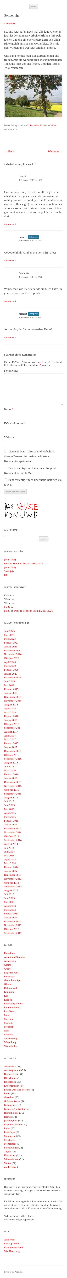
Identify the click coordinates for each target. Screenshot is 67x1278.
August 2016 (11, 762)
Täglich (8, 1151)
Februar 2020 (11, 669)
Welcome (55, 151)
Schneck (8, 1034)
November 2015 (13, 786)
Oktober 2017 (11, 724)
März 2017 (10, 739)
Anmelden (9, 1239)
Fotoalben (9, 953)
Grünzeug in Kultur (14, 1109)
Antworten (9, 224)
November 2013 (13, 878)
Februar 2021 (11, 642)
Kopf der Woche (13, 1124)
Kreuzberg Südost (13, 1003)
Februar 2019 (11, 689)
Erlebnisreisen (11, 1085)
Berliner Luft (11, 1074)
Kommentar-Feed (13, 1247)
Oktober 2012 (11, 929)
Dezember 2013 (12, 874)
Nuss (6, 1030)
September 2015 (13, 793)
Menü (33, 6)
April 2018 (10, 708)
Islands (8, 1116)
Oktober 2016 (11, 755)
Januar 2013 (10, 917)
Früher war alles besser (16, 1089)
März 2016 (10, 770)
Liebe (7, 1128)
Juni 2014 (9, 851)
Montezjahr (10, 1143)
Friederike (24, 273)
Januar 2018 (10, 720)
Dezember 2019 (12, 677)
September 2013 (13, 886)
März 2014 (10, 863)
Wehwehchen (11, 1159)
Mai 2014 (9, 855)
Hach (9, 151)
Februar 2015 (11, 820)
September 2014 (13, 840)
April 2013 (10, 906)
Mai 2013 (9, 902)
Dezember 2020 (12, 650)
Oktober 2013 (11, 882)
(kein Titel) (10, 559)
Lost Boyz (9, 1132)
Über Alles (9, 1155)
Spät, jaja (9, 571)
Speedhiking (11, 1038)
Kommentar (11, 370)
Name (8, 409)
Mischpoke (10, 1140)
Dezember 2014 (12, 828)
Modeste (8, 1023)
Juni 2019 (9, 681)
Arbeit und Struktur (14, 957)
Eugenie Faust (11, 972)
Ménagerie (9, 1136)
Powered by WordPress (13, 1272)
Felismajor (9, 976)
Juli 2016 (9, 766)
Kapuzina (9, 992)
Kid (6, 995)
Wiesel (22, 176)
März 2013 (10, 909)
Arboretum (10, 961)
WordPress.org (12, 1251)
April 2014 (10, 859)
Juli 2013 (9, 894)
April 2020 (10, 662)
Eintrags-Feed (11, 1243)
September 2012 (13, 933)
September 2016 (13, 758)
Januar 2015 (10, 824)
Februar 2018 (11, 716)
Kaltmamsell (11, 988)
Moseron (9, 1026)
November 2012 (13, 925)
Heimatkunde (11, 1112)
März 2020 (10, 666)
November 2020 (13, 654)
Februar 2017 (11, 743)
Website (9, 437)
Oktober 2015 (11, 789)
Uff (6, 575)
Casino (8, 964)
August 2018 (11, 704)
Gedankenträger (12, 980)
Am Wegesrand (12, 1070)
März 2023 (10, 638)
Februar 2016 (11, 774)
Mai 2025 (9, 635)
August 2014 (11, 844)
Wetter (54, 125)
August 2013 (11, 890)
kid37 (7, 607)
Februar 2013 (11, 913)
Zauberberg (10, 1167)
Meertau (8, 1019)
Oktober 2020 (11, 658)
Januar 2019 (10, 693)
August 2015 (11, 797)
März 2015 (10, 816)
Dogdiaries (10, 1081)
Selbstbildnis (11, 1147)
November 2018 (13, 700)
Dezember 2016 (12, 751)
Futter (7, 1093)
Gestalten (9, 1097)
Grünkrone (10, 1105)
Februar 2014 (11, 867)
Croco (7, 968)
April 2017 (10, 735)
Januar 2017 (10, 747)
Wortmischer (11, 1046)
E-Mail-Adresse (15, 423)
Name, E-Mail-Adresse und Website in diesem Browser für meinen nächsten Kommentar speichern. (29, 456)
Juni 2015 (9, 805)
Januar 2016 (10, 778)
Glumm (8, 984)
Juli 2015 (9, 801)
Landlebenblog (12, 1007)
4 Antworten (9, 23)
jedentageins (11, 1120)
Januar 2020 (10, 673)
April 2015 (10, 813)
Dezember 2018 (12, 697)
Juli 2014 (9, 848)
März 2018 (10, 712)
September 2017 (13, 727)
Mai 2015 (9, 809)
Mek (6, 1015)
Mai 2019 (9, 685)
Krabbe (8, 999)
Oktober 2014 (11, 836)
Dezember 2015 (12, 782)
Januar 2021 (10, 646)
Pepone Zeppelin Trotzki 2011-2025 (23, 563)
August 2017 (11, 731)
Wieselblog (10, 1042)
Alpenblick (10, 1066)
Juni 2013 (9, 898)
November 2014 (13, 832)
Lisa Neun (9, 1011)
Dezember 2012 (12, 921)
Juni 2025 (9, 631)
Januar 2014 (10, 871)
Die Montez (10, 1078)
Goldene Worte (12, 1101)
